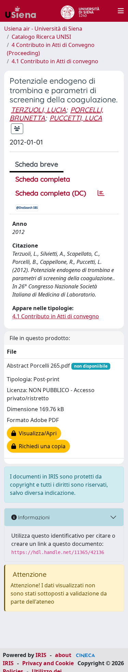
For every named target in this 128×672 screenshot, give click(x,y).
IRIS (40, 655)
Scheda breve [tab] (36, 164)
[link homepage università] (80, 11)
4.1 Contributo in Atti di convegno (55, 61)
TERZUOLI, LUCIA (38, 109)
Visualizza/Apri (36, 433)
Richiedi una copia (41, 446)
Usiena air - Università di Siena (43, 28)
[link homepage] (23, 11)
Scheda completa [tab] (42, 179)
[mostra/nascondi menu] (121, 10)
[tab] (101, 193)
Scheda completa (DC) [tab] (50, 193)
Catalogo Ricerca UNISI (41, 36)
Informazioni (33, 517)
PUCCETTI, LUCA (75, 118)
